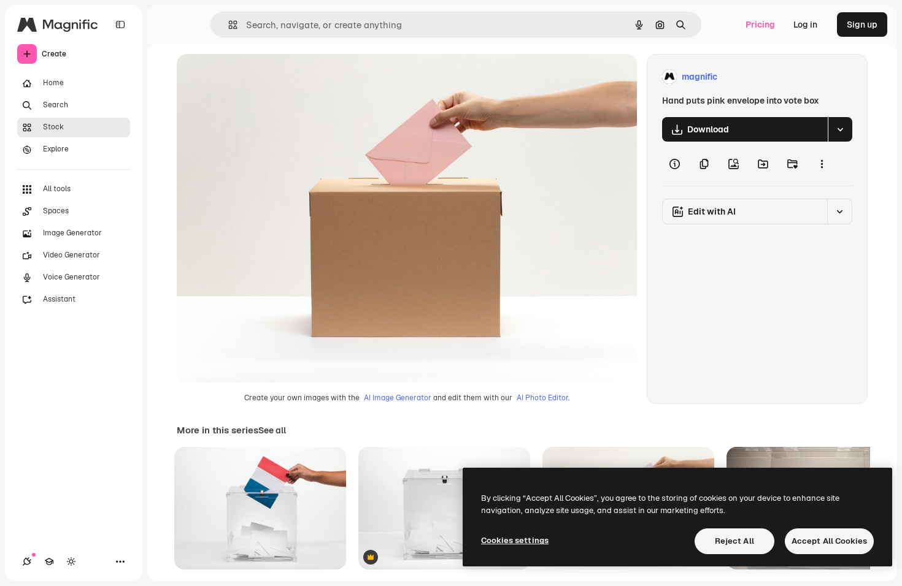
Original (255, 77)
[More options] (821, 163)
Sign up (862, 24)
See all (272, 430)
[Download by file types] (840, 129)
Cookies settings (515, 540)
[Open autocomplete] (228, 24)
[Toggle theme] (71, 561)
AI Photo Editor (542, 398)
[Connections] (27, 561)
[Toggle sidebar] (120, 24)
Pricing (760, 24)
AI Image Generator (397, 398)
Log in (805, 24)
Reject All (734, 541)
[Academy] (49, 561)
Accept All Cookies (829, 541)
